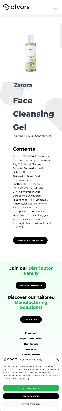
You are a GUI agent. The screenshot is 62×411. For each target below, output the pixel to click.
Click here (53, 375)
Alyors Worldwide (31, 338)
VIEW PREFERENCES (31, 404)
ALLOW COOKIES (31, 388)
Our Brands (31, 344)
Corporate (31, 333)
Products (31, 349)
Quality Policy (31, 354)
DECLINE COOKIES (31, 396)
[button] (57, 359)
